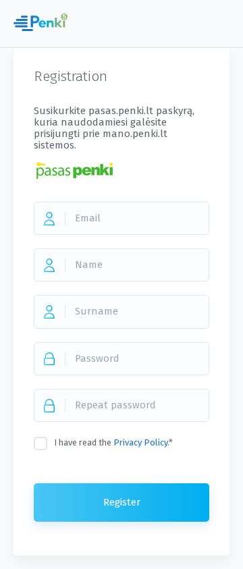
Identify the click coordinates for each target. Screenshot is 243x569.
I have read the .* (113, 442)
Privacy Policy (140, 442)
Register (121, 502)
